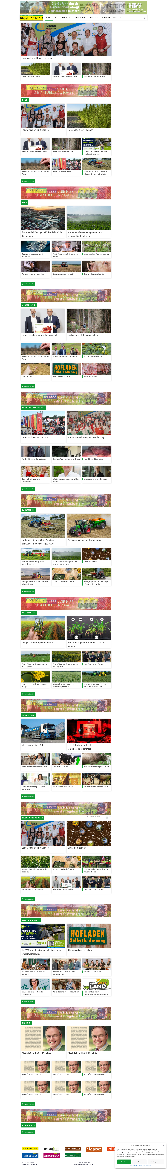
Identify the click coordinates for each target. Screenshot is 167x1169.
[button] (163, 1145)
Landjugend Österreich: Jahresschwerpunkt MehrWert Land (96, 993)
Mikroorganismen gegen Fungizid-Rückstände (33, 788)
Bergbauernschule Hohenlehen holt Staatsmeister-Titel (96, 870)
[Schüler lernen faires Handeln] (66, 882)
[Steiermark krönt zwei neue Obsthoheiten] (35, 471)
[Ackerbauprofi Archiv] (73, 1150)
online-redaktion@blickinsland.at (84, 1164)
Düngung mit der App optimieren (37, 642)
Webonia (34, 1164)
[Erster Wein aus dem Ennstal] (96, 656)
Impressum (148, 1165)
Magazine (93, 17)
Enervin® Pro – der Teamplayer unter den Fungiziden (34, 665)
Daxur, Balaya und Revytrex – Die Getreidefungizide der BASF (95, 685)
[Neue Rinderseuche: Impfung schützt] (96, 759)
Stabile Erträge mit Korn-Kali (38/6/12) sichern (86, 644)
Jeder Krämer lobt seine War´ (93, 459)
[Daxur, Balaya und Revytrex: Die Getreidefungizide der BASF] (66, 676)
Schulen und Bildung (95, 816)
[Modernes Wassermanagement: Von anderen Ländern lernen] (66, 554)
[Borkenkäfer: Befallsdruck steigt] (96, 69)
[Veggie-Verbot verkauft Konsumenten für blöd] (66, 246)
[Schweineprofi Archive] (51, 1157)
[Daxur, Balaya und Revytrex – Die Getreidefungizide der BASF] (96, 676)
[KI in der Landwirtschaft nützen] (66, 574)
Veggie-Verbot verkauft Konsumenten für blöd (65, 255)
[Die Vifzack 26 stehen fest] (96, 964)
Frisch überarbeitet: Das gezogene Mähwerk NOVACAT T (33, 563)
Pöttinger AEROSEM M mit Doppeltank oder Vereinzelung (35, 583)
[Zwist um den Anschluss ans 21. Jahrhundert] (35, 246)
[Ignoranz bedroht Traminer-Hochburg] (96, 246)
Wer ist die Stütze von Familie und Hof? (66, 992)
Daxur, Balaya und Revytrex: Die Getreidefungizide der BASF (63, 685)
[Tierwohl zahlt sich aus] (66, 759)
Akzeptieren (124, 1162)
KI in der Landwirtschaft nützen (63, 582)
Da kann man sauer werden (93, 356)
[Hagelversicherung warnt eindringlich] (66, 69)
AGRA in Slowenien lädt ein (62, 171)
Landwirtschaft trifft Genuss (37, 58)
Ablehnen (140, 1162)
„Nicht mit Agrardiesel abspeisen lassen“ (66, 459)
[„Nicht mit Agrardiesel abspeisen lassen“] (66, 451)
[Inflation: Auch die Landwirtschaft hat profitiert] (66, 471)
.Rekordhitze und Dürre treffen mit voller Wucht (35, 172)
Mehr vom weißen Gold (33, 745)
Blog (56, 17)
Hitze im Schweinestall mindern (94, 274)
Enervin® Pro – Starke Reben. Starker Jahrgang (34, 685)
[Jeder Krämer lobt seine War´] (96, 451)
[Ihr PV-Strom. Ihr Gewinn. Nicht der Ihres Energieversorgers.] (96, 144)
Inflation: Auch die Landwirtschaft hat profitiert (65, 480)
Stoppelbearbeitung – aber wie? (63, 274)
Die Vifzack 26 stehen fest (92, 972)
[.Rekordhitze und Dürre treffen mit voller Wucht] (35, 164)
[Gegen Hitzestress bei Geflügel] (66, 779)
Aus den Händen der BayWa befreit (34, 459)
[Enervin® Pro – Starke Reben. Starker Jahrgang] (35, 676)
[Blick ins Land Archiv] (30, 1150)
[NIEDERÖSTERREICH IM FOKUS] (35, 1067)
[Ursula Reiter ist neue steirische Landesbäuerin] (35, 984)
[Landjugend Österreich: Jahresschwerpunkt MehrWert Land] (96, 984)
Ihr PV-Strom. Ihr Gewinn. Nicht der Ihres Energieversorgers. (95, 152)
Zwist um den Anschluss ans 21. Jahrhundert (33, 255)
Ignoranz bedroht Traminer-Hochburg (96, 254)
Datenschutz (142, 1165)
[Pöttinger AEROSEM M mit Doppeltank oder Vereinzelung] (35, 574)
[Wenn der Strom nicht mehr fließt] (35, 266)
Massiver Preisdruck (90, 377)
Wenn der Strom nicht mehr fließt (33, 274)
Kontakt (116, 17)
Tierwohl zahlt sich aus (60, 767)
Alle (87, 816)
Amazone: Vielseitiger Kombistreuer (85, 540)
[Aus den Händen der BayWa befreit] (35, 451)
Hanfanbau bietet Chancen (31, 76)
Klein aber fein (27, 377)
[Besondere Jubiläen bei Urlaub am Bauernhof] (35, 964)
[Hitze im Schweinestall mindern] (96, 266)
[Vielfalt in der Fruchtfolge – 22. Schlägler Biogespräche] (35, 862)
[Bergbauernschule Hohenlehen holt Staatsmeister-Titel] (96, 862)
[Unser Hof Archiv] (51, 1151)
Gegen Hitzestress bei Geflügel (63, 787)
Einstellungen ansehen (156, 1162)
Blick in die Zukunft (90, 562)
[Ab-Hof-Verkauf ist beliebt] (66, 369)
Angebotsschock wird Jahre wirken (95, 479)
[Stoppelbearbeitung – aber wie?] (66, 266)
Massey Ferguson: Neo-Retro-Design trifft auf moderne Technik (96, 583)
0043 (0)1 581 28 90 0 (84, 1162)
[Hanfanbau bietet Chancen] (35, 69)
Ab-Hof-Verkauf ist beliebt (61, 377)
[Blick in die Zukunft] (96, 554)
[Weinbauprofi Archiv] (73, 1156)
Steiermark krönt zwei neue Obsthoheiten (31, 480)
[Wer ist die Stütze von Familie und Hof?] (66, 984)
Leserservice (105, 17)
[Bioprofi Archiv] (94, 1151)
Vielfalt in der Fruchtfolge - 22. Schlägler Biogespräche (35, 870)
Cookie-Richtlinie (134, 1165)
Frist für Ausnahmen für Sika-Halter (65, 356)
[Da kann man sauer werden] (96, 349)
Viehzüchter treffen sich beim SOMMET (35, 767)
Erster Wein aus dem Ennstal (93, 664)
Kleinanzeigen (80, 17)
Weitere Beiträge (29, 181)
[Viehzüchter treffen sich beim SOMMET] (35, 759)
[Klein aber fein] (35, 369)
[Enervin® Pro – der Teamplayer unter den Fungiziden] (35, 656)
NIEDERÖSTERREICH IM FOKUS (36, 1052)
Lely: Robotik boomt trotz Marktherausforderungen (80, 747)
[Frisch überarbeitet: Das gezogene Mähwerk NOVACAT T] (35, 554)
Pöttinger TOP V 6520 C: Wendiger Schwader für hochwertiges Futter (95, 172)
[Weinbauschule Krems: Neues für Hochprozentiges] (66, 964)
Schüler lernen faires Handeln (63, 889)
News (48, 17)
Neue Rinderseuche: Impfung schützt (96, 767)
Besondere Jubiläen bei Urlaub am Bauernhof (33, 973)
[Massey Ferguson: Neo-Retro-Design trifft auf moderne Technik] (96, 574)
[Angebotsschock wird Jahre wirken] (96, 471)
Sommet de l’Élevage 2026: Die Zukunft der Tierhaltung (42, 234)
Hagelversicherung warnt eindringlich (65, 76)
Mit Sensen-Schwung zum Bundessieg (86, 437)
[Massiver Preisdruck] (96, 369)
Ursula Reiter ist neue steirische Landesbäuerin (32, 993)
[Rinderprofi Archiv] (30, 1157)
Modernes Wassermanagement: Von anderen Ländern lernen (85, 234)
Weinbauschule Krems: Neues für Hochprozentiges (64, 973)
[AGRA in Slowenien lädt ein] (66, 164)
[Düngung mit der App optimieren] (35, 882)
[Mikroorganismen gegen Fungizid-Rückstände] (35, 779)
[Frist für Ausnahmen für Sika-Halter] (66, 349)
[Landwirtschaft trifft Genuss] (66, 39)
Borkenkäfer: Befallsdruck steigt (94, 76)
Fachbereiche (66, 17)
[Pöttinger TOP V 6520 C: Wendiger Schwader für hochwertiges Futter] (96, 164)
